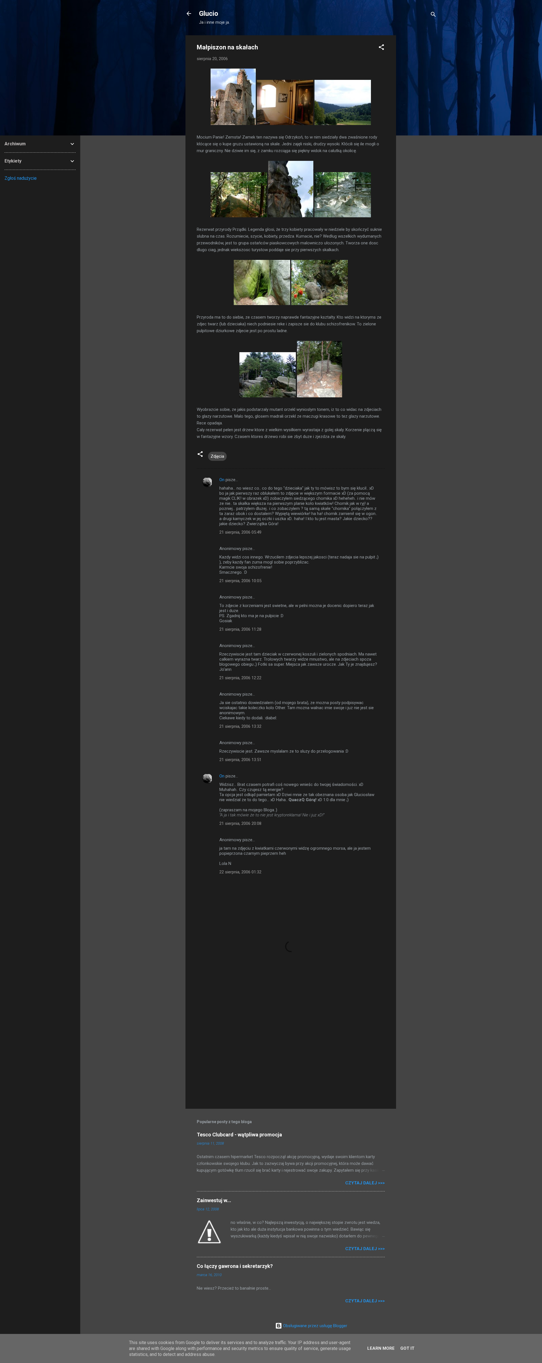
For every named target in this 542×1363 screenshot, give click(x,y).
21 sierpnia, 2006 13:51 (240, 759)
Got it (407, 1348)
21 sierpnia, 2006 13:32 (240, 726)
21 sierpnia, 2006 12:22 (240, 677)
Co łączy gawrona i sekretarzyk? (235, 1266)
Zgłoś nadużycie (21, 178)
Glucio (208, 13)
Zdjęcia (217, 456)
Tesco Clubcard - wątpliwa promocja (239, 1135)
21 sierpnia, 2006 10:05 (240, 580)
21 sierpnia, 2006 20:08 (240, 823)
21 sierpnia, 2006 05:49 (240, 532)
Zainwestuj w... (214, 1200)
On (221, 479)
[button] (381, 48)
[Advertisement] (419, 120)
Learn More (381, 1348)
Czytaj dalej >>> (365, 1182)
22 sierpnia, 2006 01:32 (240, 872)
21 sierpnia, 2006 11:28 (240, 629)
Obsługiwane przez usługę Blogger (314, 1325)
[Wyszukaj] (433, 15)
